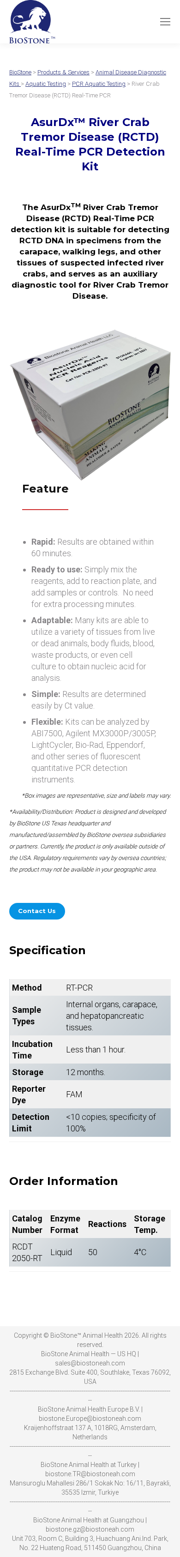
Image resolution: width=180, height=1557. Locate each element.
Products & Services (63, 72)
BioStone (20, 72)
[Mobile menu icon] (165, 21)
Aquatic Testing (45, 83)
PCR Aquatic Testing (99, 83)
